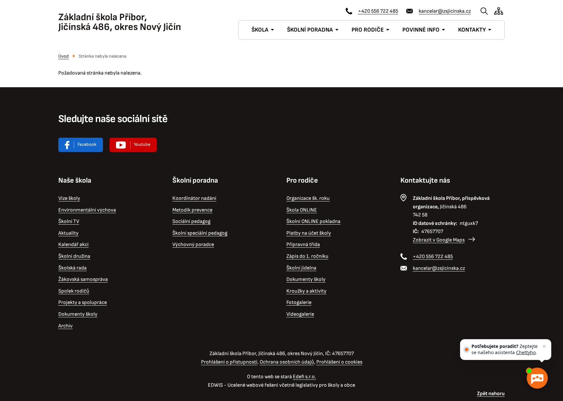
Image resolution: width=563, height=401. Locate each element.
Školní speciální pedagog (199, 233)
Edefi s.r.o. (304, 377)
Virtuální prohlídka (133, 145)
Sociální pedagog (191, 221)
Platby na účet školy (308, 233)
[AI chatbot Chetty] (537, 378)
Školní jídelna (301, 268)
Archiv (65, 326)
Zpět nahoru (491, 394)
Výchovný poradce (193, 245)
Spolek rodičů (73, 291)
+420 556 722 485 (378, 11)
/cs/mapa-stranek (499, 11)
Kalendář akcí (73, 245)
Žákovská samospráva (83, 279)
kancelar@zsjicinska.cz (445, 11)
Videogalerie (300, 314)
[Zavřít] (544, 346)
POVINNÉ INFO (421, 29)
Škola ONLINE (301, 210)
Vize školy (69, 198)
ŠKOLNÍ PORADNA (310, 29)
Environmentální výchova (87, 210)
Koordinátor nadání (194, 198)
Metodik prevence (192, 210)
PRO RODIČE (368, 29)
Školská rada (72, 268)
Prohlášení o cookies (339, 362)
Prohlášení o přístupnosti (229, 362)
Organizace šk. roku (308, 198)
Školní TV (68, 221)
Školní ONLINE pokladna (313, 221)
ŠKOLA (260, 29)
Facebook (87, 144)
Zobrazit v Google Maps (439, 240)
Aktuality (68, 233)
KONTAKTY (472, 29)
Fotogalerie (298, 302)
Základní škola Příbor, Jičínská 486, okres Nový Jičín (119, 22)
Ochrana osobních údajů (287, 362)
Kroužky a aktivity (306, 291)
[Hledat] (484, 11)
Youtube (142, 144)
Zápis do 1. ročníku (307, 256)
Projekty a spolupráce (82, 302)
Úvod (63, 56)
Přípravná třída (303, 245)
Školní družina (74, 256)
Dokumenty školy (77, 314)
